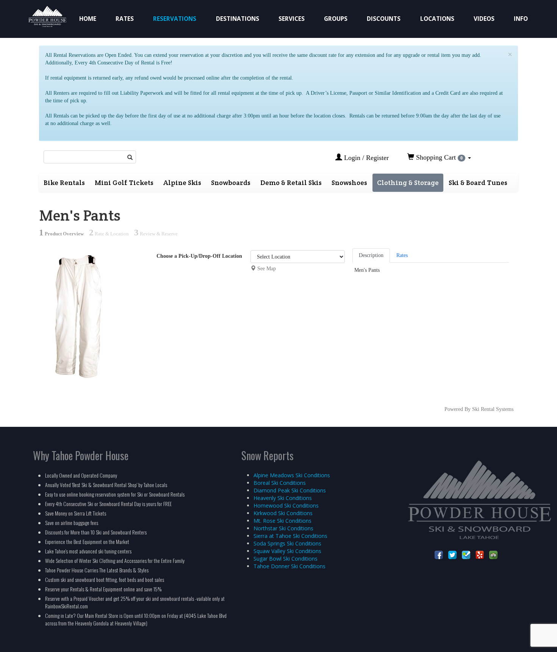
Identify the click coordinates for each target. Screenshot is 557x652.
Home (87, 19)
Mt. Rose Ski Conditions (282, 520)
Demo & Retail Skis (291, 182)
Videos (484, 19)
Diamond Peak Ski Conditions (289, 490)
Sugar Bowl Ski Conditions (285, 558)
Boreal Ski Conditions (279, 482)
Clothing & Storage (408, 182)
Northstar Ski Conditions (283, 528)
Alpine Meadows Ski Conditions (291, 475)
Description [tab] (371, 255)
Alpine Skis (182, 182)
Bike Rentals (64, 182)
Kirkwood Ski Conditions (283, 513)
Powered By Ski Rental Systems (478, 409)
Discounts (384, 19)
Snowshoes (349, 182)
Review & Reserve (156, 234)
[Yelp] (479, 555)
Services (291, 19)
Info (521, 19)
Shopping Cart (438, 157)
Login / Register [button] (365, 157)
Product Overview (61, 234)
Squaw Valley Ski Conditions (287, 551)
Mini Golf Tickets (124, 182)
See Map (266, 268)
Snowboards (230, 182)
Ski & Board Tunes (478, 182)
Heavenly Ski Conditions (282, 498)
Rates (125, 19)
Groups (335, 19)
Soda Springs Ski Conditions (287, 543)
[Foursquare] (466, 555)
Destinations (237, 19)
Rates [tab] (402, 255)
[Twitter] (452, 555)
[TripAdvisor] (493, 555)
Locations (437, 19)
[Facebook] (438, 555)
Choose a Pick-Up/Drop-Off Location (199, 256)
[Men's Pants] (78, 314)
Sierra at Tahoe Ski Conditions (290, 535)
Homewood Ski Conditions (286, 505)
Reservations (174, 19)
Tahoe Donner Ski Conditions (289, 566)
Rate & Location (109, 234)
